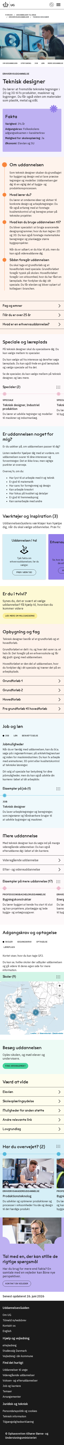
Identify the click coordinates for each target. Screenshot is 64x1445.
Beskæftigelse (30, 735)
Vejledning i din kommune (18, 1356)
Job (36, 63)
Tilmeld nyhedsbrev (14, 1320)
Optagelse (41, 942)
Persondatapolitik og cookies (20, 1411)
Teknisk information (14, 1416)
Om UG (7, 1315)
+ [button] (60, 986)
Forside (9, 15)
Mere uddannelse (55, 63)
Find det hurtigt (13, 1363)
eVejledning (10, 1345)
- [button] (60, 991)
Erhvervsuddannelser (19, 17)
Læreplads (9, 947)
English (7, 1331)
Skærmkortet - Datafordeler (51, 1033)
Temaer (7, 1391)
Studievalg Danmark (15, 1350)
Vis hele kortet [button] (59, 995)
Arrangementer (12, 1396)
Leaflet (33, 1033)
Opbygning (26, 63)
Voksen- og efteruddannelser (20, 1380)
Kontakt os (9, 1325)
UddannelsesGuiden (16, 1308)
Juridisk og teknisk (15, 1404)
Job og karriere (12, 1386)
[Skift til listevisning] (58, 387)
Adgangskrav (24, 942)
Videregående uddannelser (19, 1375)
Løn (42, 63)
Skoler (9, 942)
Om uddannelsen (10, 63)
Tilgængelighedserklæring (18, 1421)
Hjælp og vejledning (16, 1338)
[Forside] (9, 4)
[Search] (51, 4)
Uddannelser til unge (26, 15)
